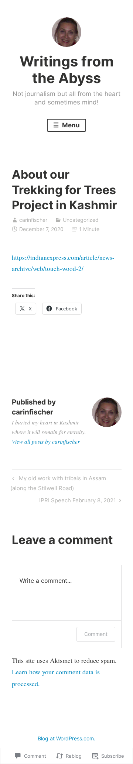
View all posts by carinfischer (46, 441)
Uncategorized (81, 220)
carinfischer (33, 220)
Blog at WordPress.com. (66, 738)
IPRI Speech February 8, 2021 (77, 501)
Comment (96, 634)
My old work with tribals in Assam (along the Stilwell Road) (58, 483)
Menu (70, 125)
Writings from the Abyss (67, 70)
